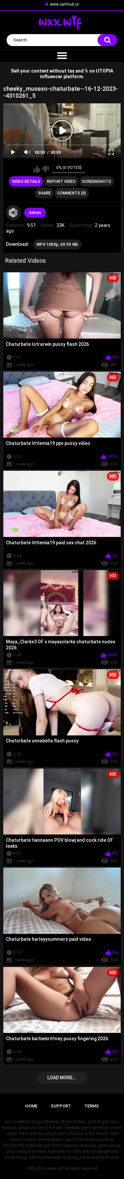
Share (44, 193)
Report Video (61, 181)
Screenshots (96, 181)
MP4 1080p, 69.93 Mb (57, 244)
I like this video (36, 169)
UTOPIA (104, 71)
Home (31, 1105)
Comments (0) (71, 193)
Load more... (62, 1077)
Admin (35, 212)
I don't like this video (45, 169)
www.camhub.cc (64, 4)
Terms (91, 1105)
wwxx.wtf (55, 1168)
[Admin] (13, 212)
